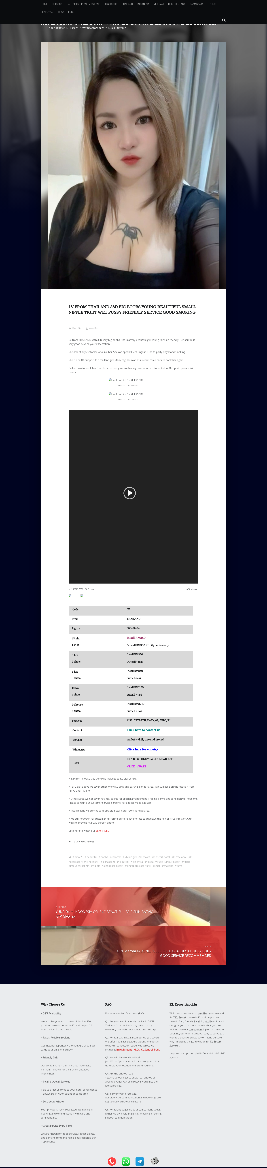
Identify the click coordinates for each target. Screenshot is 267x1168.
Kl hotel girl (92, 861)
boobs (104, 857)
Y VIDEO (104, 830)
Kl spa (150, 861)
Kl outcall (124, 861)
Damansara (196, 3)
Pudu (71, 12)
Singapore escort (113, 865)
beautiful (92, 857)
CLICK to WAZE (136, 766)
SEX (98, 830)
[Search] (224, 20)
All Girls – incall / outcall (84, 3)
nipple (96, 865)
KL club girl (131, 857)
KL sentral (138, 861)
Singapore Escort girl (139, 865)
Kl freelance (180, 857)
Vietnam (159, 3)
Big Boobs (111, 3)
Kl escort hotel (161, 857)
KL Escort (58, 3)
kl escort (145, 857)
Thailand (127, 3)
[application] (133, 497)
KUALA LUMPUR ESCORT (168, 861)
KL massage (108, 861)
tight (179, 865)
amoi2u (93, 328)
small (157, 865)
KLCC (61, 12)
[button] (129, 493)
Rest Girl (77, 328)
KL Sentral (47, 12)
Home (44, 3)
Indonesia (143, 3)
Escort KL (116, 857)
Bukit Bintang (176, 3)
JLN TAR (212, 3)
